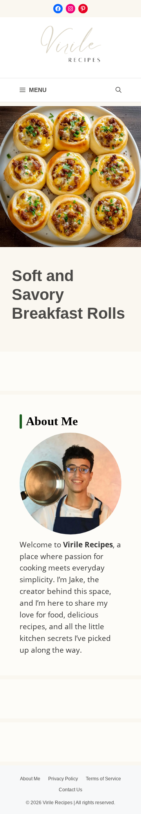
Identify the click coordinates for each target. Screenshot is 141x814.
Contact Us (70, 789)
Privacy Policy (63, 779)
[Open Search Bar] (118, 90)
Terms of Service (103, 779)
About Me (30, 779)
